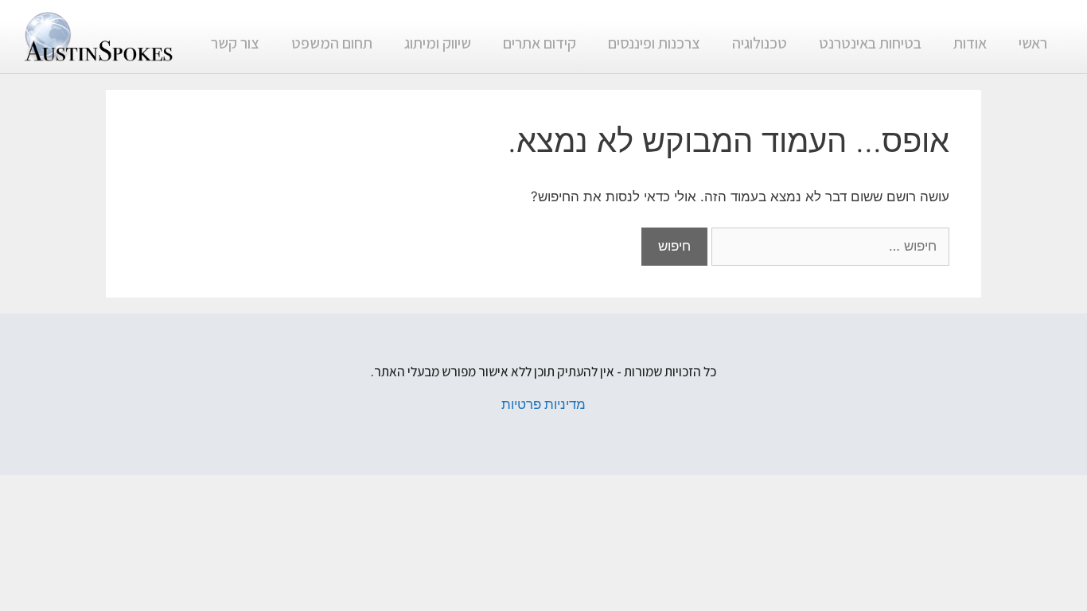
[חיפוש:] (828, 246)
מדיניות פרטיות (543, 404)
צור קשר (235, 43)
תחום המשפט (331, 43)
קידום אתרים (539, 43)
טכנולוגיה (759, 43)
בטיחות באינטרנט (870, 43)
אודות (970, 43)
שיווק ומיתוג (437, 43)
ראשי (1033, 43)
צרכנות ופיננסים (654, 43)
